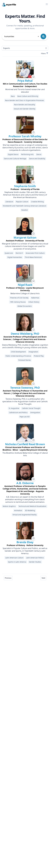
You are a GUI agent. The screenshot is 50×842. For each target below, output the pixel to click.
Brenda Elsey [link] (25, 542)
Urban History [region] (33, 302)
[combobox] (22, 36)
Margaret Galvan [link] (25, 237)
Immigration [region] (35, 412)
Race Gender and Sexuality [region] (24, 104)
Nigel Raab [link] (25, 285)
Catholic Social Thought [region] (31, 408)
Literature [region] (9, 201)
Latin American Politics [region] (35, 558)
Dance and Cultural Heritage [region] (15, 158)
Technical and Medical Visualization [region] (32, 506)
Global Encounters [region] (24, 306)
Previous (8, 578)
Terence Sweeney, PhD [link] (25, 387)
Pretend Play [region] (39, 356)
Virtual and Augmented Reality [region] (25, 515)
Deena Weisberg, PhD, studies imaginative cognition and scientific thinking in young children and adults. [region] (25, 346)
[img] (25, 69)
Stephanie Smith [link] (25, 186)
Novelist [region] (24, 210)
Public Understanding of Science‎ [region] (18, 356)
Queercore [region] (9, 253)
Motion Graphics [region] (9, 506)
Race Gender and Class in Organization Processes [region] (24, 100)
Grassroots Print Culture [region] (35, 253)
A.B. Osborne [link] (25, 483)
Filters (43, 53)
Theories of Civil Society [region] (19, 298)
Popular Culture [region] (22, 201)
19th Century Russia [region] (18, 302)
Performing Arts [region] (27, 154)
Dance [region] (38, 154)
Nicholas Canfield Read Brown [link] (25, 444)
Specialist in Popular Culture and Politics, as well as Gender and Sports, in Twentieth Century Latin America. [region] (25, 551)
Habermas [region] (35, 298)
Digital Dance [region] (13, 154)
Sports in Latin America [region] (17, 562)
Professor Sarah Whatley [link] (25, 136)
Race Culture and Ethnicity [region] (27, 96)
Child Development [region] (18, 352)
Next (43, 578)
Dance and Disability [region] (37, 158)
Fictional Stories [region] (24, 360)
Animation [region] (18, 510)
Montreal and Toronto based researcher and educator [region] (25, 90)
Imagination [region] (33, 352)
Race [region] (13, 96)
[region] (25, 85)
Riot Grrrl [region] (19, 253)
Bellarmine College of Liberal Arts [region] (25, 293)
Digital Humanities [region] (14, 257)
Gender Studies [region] (35, 562)
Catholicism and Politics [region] (18, 412)
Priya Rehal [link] (24, 81)
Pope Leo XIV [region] (25, 417)
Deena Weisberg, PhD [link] (25, 333)
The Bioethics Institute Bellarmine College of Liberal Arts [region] (25, 454)
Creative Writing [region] (37, 201)
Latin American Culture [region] (14, 558)
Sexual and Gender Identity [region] (24, 109)
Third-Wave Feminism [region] (33, 257)
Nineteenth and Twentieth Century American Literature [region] (24, 206)
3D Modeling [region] (30, 510)
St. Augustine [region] (14, 408)
